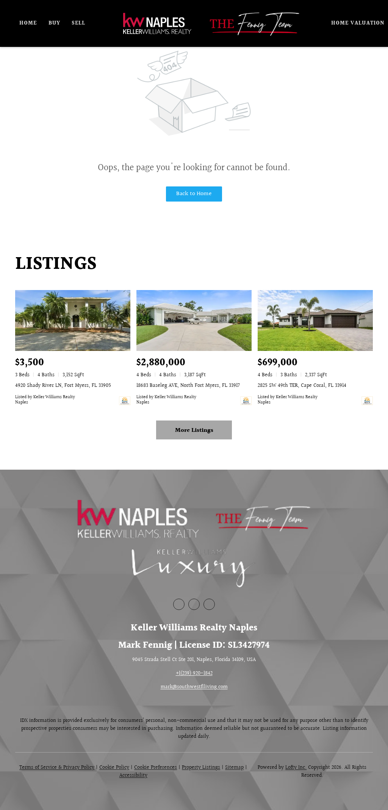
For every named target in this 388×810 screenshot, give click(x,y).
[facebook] (179, 604)
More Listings (194, 430)
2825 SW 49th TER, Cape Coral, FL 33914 (302, 386)
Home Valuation (358, 23)
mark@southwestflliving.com (194, 687)
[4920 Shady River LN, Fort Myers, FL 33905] (72, 320)
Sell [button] (78, 23)
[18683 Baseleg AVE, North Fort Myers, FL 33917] (194, 320)
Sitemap (234, 767)
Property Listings (201, 767)
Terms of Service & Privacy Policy (56, 767)
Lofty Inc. (296, 767)
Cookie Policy (114, 767)
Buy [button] (54, 23)
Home (28, 23)
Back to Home (194, 194)
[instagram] (209, 604)
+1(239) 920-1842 (194, 673)
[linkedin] (194, 604)
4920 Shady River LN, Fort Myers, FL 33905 (63, 386)
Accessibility (133, 775)
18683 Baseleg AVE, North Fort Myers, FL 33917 (188, 386)
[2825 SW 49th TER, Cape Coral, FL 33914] (315, 320)
